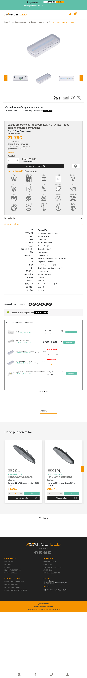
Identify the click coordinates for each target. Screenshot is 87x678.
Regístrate (32, 2)
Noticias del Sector (52, 573)
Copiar (60, 2)
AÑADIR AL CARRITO (34, 166)
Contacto (48, 564)
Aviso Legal (48, 570)
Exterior (8, 567)
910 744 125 (44, 604)
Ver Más (43, 518)
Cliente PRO (41, 312)
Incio (6, 22)
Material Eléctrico (12, 570)
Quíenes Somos (50, 561)
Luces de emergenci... (39, 22)
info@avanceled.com (44, 606)
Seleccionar (71, 332)
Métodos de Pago (11, 584)
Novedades (9, 561)
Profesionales (10, 573)
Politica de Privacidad (53, 567)
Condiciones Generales (14, 581)
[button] (81, 78)
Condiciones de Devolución (15, 590)
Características (11, 224)
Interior (7, 564)
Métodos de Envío (11, 587)
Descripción (10, 218)
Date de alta (30, 171)
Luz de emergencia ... (20, 22)
